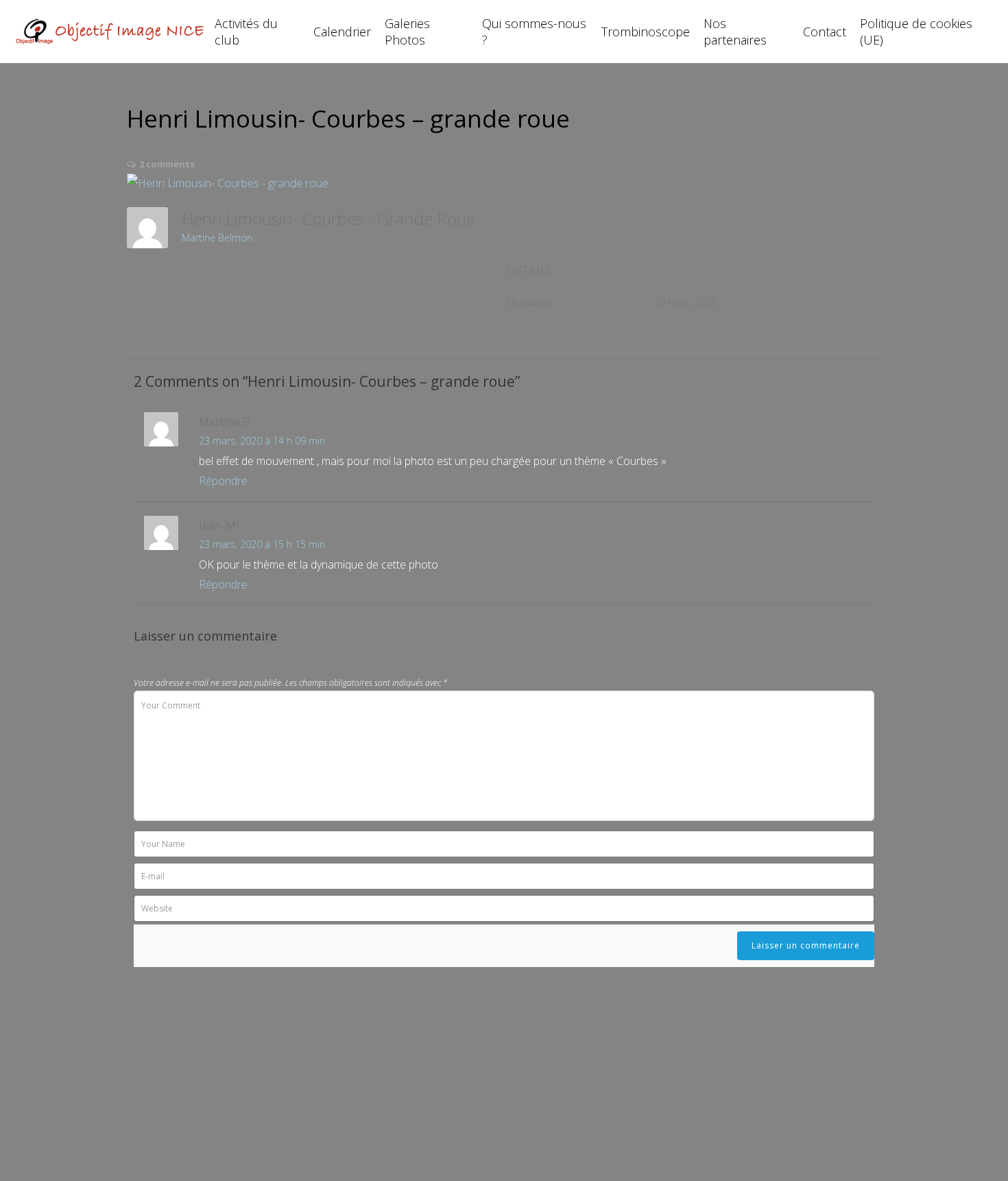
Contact (824, 31)
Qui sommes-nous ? (534, 31)
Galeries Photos (407, 31)
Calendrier (342, 31)
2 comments (167, 164)
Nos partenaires (735, 31)
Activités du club (246, 31)
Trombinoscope (645, 31)
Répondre (223, 480)
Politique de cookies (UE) (916, 31)
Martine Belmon (217, 237)
